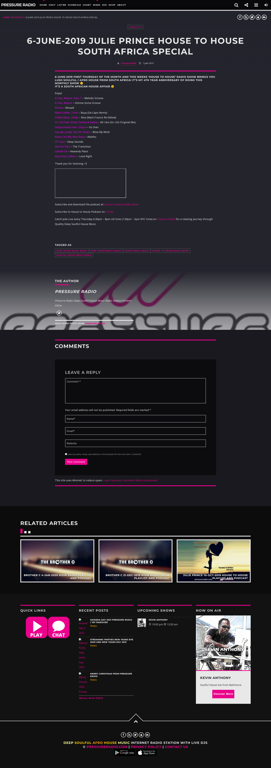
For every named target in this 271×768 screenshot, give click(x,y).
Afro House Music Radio (71, 250)
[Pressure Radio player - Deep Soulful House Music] (36, 637)
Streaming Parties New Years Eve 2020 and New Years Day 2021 (111, 640)
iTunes (109, 211)
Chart (87, 5)
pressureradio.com (107, 747)
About (121, 5)
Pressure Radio (18, 5)
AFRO (98, 743)
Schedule (74, 5)
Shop (112, 5)
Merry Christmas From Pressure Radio (111, 675)
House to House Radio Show (121, 204)
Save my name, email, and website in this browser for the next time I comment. (104, 454)
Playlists (18, 17)
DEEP (69, 743)
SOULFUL (83, 743)
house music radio (137, 250)
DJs (104, 5)
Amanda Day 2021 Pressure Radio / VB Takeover (111, 621)
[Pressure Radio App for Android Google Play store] (124, 755)
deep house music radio (106, 250)
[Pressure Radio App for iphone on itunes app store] (146, 755)
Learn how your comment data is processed (130, 480)
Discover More (223, 693)
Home (43, 5)
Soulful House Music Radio (73, 255)
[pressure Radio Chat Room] (58, 637)
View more (57, 561)
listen (61, 5)
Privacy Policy (146, 747)
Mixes (96, 5)
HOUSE (110, 743)
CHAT (52, 5)
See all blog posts (91, 698)
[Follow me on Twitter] (59, 315)
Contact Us (176, 747)
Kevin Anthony (158, 620)
